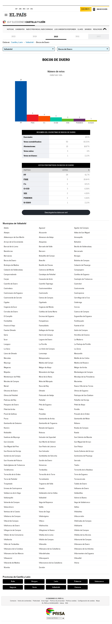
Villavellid (77, 558)
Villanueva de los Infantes (84, 549)
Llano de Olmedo (10, 353)
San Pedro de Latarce (47, 446)
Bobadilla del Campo (47, 256)
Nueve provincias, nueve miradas (39, 29)
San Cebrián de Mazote (83, 437)
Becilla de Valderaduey (83, 247)
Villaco (41, 521)
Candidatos (20, 29)
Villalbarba (8, 540)
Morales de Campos (11, 381)
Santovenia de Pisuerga (83, 456)
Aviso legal (44, 601)
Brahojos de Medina (11, 265)
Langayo (7, 344)
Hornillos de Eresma (82, 335)
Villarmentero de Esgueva (84, 553)
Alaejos (6, 233)
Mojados (7, 372)
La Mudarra (78, 340)
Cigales (6, 302)
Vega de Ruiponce (46, 502)
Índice (62, 603)
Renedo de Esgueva (46, 428)
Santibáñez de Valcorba (48, 456)
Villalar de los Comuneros (13, 535)
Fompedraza (43, 321)
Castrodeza (8, 288)
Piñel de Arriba (9, 409)
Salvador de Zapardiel (47, 437)
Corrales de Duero (11, 312)
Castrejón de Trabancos (83, 279)
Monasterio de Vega (46, 372)
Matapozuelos (44, 358)
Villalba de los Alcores (82, 535)
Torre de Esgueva (81, 474)
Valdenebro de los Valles (48, 493)
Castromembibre (45, 288)
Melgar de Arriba (80, 367)
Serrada (77, 460)
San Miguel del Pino (11, 446)
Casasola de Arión (46, 279)
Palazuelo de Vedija (46, 395)
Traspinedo (8, 484)
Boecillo (42, 260)
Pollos (41, 409)
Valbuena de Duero (81, 488)
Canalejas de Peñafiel (47, 274)
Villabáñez (78, 512)
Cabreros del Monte (46, 270)
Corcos (77, 307)
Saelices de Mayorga (12, 437)
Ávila (13, 581)
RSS (66, 603)
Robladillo (7, 433)
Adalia (6, 228)
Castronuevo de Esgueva (13, 293)
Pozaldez (42, 414)
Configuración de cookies (86, 601)
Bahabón (77, 242)
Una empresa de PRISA (55, 611)
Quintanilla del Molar (82, 419)
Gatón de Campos (81, 330)
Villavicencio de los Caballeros (50, 563)
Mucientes (78, 381)
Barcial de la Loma (11, 247)
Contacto (13, 601)
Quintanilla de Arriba (47, 419)
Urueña (42, 488)
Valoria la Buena (80, 498)
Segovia (13, 587)
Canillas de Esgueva (81, 274)
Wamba (7, 567)
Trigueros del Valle (46, 484)
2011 (77, 36)
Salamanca (99, 581)
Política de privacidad (57, 601)
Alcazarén (43, 233)
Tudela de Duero (80, 484)
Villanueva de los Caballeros (49, 549)
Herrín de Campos (46, 335)
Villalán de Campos (81, 530)
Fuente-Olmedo (10, 330)
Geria (6, 335)
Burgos (34, 581)
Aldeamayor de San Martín (14, 237)
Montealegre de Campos (83, 372)
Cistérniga (78, 302)
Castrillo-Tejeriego (46, 284)
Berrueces (8, 256)
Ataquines (43, 242)
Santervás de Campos (12, 456)
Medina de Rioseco (81, 363)
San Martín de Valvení (47, 442)
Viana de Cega (44, 512)
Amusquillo (78, 237)
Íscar (6, 340)
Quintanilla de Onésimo (13, 423)
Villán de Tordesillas (11, 544)
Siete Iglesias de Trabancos (14, 465)
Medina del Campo (46, 363)
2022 (13, 36)
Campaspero (79, 270)
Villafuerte (78, 526)
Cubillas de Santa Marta (48, 312)
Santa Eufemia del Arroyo (84, 451)
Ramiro (6, 428)
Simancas (43, 465)
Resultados (97, 29)
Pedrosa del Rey (10, 400)
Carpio (6, 279)
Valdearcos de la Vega (12, 493)
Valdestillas (78, 493)
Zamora (77, 587)
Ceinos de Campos (46, 298)
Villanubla (42, 544)
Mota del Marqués (46, 381)
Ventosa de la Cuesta (12, 512)
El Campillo (8, 316)
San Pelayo (78, 446)
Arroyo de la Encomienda (13, 242)
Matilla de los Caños (81, 358)
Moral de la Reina (45, 377)
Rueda (76, 433)
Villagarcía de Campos (12, 530)
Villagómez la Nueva (46, 530)
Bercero (42, 251)
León (56, 581)
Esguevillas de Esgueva (83, 316)
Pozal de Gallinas (10, 414)
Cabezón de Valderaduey (13, 270)
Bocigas (77, 256)
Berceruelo (78, 251)
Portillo (77, 409)
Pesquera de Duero (11, 405)
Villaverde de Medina (12, 563)
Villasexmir (8, 558)
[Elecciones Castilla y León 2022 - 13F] (24, 22)
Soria (34, 587)
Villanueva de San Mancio (13, 553)
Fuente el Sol (79, 326)
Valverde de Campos (12, 502)
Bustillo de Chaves (46, 265)
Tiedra (76, 465)
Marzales (7, 358)
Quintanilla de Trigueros (48, 423)
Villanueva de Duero (82, 544)
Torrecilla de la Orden (12, 474)
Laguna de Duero (45, 340)
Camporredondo (10, 274)
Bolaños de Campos (81, 260)
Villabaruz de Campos (12, 516)
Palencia (77, 581)
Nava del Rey (44, 386)
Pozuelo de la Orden (82, 414)
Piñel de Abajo (79, 405)
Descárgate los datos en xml (56, 212)
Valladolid (42, 498)
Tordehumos (9, 470)
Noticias (10, 29)
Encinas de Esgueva (46, 316)
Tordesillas (43, 470)
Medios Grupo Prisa (55, 618)
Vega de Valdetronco (82, 502)
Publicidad (36, 601)
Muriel (6, 386)
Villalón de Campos (46, 540)
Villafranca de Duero (12, 526)
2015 (56, 36)
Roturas (42, 433)
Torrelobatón (44, 479)
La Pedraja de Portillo (82, 344)
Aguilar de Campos (81, 228)
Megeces (7, 367)
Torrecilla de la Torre (47, 474)
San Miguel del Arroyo (82, 442)
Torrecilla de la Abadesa (83, 470)
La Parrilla (43, 344)
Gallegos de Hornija (46, 330)
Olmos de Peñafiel (11, 395)
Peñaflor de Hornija (81, 400)
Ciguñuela (43, 302)
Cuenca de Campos (81, 312)
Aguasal (42, 228)
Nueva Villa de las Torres (83, 386)
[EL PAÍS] (18, 14)
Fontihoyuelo (79, 321)
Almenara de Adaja (46, 237)
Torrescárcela (79, 479)
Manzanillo (78, 353)
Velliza (76, 507)
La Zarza (77, 349)
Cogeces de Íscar (10, 307)
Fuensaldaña (44, 326)
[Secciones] (6, 14)
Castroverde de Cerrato (13, 298)
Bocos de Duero (10, 260)
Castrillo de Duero (11, 284)
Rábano (77, 423)
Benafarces (8, 251)
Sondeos (88, 29)
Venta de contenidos (24, 601)
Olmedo (42, 391)
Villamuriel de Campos (82, 540)
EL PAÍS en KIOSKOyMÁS (50, 603)
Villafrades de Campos (82, 521)
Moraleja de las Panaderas (84, 377)
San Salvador (44, 451)
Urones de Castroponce (13, 488)
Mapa (98, 601)
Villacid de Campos (11, 521)
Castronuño (43, 293)
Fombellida (8, 321)
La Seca (7, 349)
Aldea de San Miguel (82, 233)
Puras (6, 419)
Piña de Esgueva (45, 405)
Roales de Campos (81, 428)
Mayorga (7, 363)
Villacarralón (79, 516)
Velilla (41, 507)
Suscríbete (85, 9)
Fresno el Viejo (9, 326)
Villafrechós (43, 526)
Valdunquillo (8, 498)
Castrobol (78, 284)
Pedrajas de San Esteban (83, 395)
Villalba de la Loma (46, 535)
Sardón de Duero (45, 460)
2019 (35, 36)
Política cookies (71, 601)
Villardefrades (44, 553)
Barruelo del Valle (45, 247)
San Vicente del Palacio (13, 460)
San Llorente (9, 442)
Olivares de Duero (11, 391)
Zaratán (42, 567)
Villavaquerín (44, 558)
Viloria (76, 563)
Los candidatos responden (65, 29)
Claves (80, 29)
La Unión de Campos (47, 349)
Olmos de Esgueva (81, 391)
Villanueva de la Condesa (13, 549)
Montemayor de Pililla (12, 377)
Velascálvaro (9, 507)
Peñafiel (42, 400)
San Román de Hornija (12, 451)
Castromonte (79, 288)
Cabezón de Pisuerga (82, 265)
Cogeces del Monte (46, 307)
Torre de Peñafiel (10, 479)
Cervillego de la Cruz (82, 298)
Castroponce (79, 293)
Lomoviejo (43, 353)
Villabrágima (44, 516)
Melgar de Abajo (45, 367)
